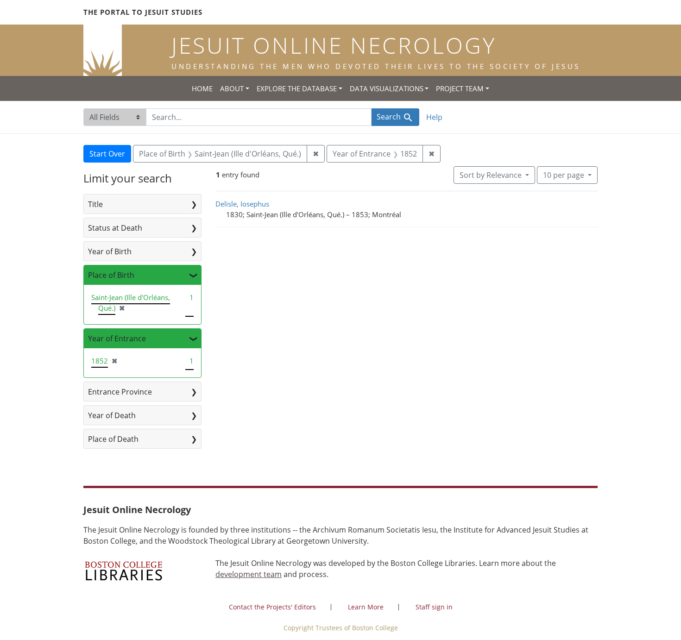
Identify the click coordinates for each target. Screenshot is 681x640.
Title (95, 204)
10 (563, 174)
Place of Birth (111, 275)
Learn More (366, 606)
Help (434, 117)
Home (202, 88)
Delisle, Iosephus (242, 203)
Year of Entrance (117, 338)
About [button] (232, 88)
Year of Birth (110, 251)
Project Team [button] (460, 88)
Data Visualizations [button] (386, 88)
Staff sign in (434, 606)
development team (248, 574)
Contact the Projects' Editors (272, 606)
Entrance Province (120, 392)
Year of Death (112, 415)
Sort (491, 175)
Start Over (107, 154)
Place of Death (113, 439)
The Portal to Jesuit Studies (142, 12)
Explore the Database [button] (297, 88)
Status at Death (115, 228)
